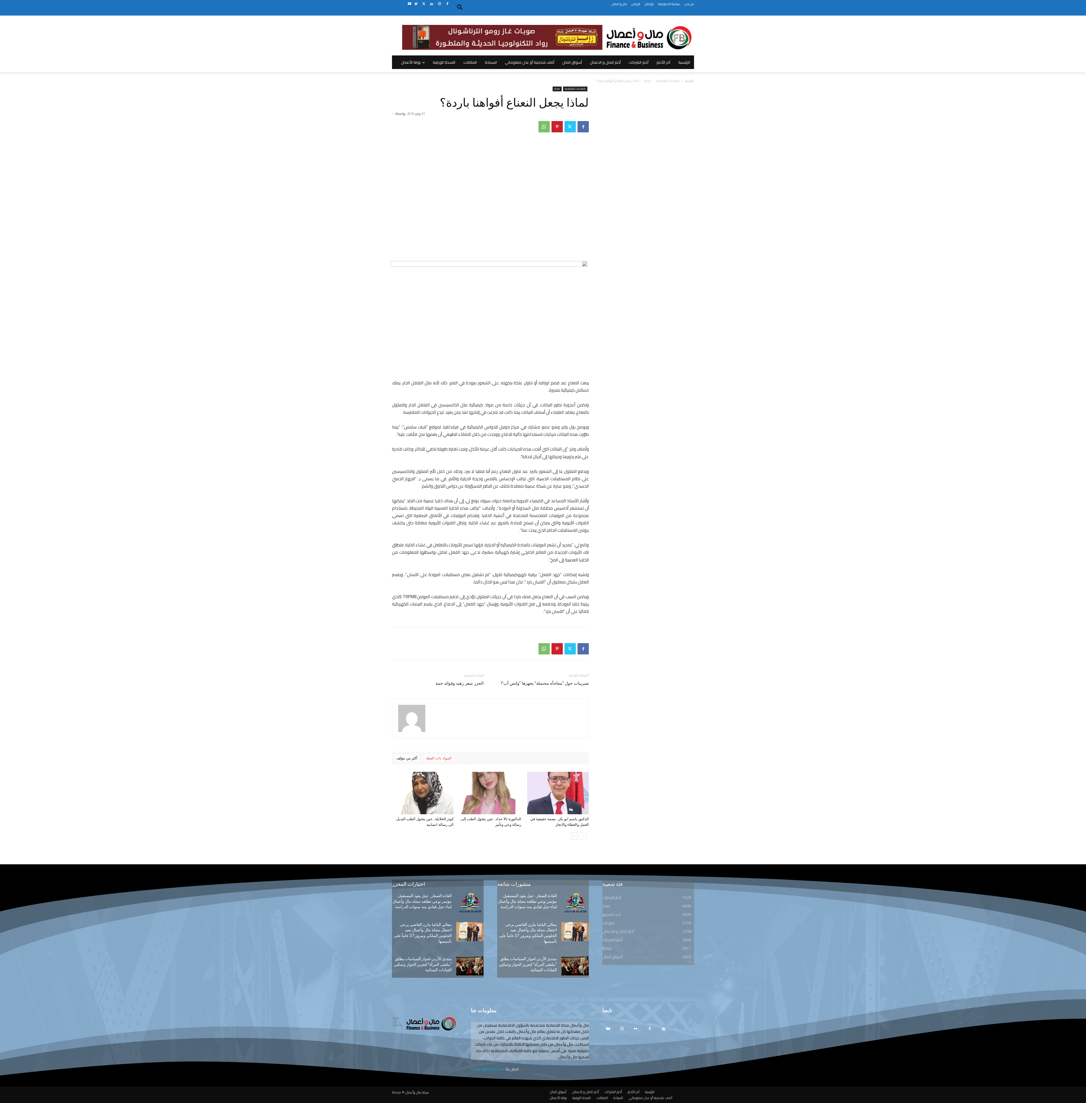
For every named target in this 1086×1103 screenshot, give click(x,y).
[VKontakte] (607, 1029)
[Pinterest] (557, 126)
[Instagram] (439, 4)
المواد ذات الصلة (439, 758)
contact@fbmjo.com (488, 1069)
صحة (647, 80)
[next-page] (574, 835)
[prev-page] (583, 835)
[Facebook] (447, 4)
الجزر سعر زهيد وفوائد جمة (460, 683)
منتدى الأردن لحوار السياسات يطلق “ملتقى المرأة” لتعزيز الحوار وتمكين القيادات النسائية (423, 964)
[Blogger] (663, 1029)
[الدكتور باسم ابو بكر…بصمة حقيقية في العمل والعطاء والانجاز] (558, 793)
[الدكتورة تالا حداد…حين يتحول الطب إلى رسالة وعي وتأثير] (490, 793)
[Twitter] (424, 4)
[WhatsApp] (544, 126)
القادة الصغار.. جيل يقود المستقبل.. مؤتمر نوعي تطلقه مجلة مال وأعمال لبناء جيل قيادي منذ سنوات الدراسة (422, 901)
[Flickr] (635, 1029)
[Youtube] (409, 4)
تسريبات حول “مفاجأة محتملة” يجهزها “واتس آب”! (545, 683)
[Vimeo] (416, 4)
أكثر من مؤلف (406, 758)
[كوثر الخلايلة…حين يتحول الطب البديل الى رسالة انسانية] (423, 793)
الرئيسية (689, 80)
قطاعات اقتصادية (667, 80)
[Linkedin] (431, 4)
